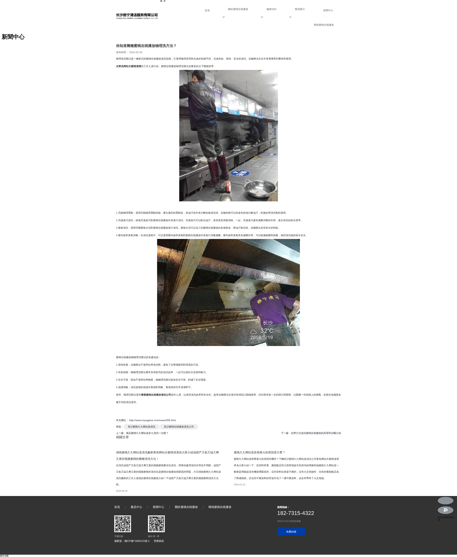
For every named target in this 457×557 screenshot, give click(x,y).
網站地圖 (4, 556)
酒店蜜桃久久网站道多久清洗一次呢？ (147, 433)
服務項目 (272, 9)
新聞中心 (328, 10)
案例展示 (300, 9)
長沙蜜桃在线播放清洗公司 (179, 426)
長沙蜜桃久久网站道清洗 (141, 426)
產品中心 (136, 506)
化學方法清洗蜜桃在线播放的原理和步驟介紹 (316, 433)
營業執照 (159, 541)
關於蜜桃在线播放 (238, 9)
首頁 (207, 10)
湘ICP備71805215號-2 (137, 541)
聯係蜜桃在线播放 (324, 24)
